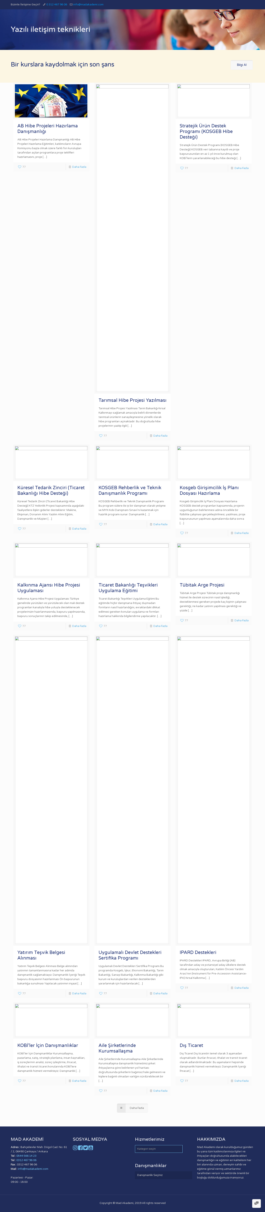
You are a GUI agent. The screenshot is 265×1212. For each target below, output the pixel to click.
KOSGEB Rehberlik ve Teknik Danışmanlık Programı (130, 490)
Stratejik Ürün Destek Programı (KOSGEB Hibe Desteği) (206, 131)
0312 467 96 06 (26, 1160)
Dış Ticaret (191, 1045)
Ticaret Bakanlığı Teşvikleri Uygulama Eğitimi (128, 587)
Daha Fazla (79, 167)
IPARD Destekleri (198, 952)
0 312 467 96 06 (56, 4)
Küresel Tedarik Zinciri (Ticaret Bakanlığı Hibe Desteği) (51, 490)
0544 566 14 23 (26, 1156)
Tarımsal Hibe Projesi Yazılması (132, 400)
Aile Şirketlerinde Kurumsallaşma (117, 1048)
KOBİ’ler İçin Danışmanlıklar (47, 1045)
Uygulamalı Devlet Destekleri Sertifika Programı (130, 955)
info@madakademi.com (88, 4)
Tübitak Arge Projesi (202, 585)
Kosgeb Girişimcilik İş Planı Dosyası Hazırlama (209, 490)
